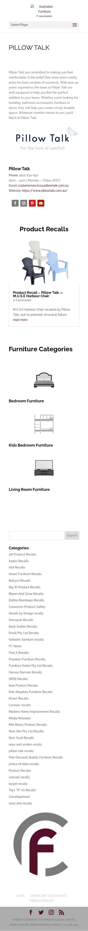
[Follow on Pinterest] (32, 203)
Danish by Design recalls (26, 613)
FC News (15, 646)
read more (20, 319)
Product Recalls (20, 770)
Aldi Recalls (17, 567)
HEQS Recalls (18, 679)
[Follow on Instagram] (23, 203)
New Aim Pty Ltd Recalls (26, 731)
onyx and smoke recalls (25, 744)
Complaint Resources (48, 896)
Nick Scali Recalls (21, 738)
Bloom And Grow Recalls (26, 593)
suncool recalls (19, 777)
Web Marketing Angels (45, 924)
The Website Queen (51, 919)
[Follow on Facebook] (15, 203)
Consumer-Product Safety (27, 606)
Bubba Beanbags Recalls (26, 600)
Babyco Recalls (20, 580)
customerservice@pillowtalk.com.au (43, 185)
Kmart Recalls (18, 698)
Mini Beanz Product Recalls (28, 724)
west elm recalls (20, 803)
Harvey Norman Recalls (25, 672)
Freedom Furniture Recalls (27, 659)
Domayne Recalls (21, 620)
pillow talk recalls (21, 751)
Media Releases (20, 718)
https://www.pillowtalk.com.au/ (45, 190)
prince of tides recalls (24, 764)
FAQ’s (21, 896)
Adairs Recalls (19, 561)
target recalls (18, 783)
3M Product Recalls (22, 554)
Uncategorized (19, 796)
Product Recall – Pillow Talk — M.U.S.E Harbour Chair (38, 294)
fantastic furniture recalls (26, 639)
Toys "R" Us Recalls (22, 790)
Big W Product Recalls (24, 587)
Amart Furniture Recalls (25, 574)
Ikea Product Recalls (23, 685)
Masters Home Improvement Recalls (34, 711)
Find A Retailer (19, 652)
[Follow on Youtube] (40, 203)
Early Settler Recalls (23, 626)
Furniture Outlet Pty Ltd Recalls (31, 665)
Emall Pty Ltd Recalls (24, 633)
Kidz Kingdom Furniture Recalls (31, 692)
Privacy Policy (42, 900)
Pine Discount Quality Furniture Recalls (36, 757)
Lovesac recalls (20, 705)
